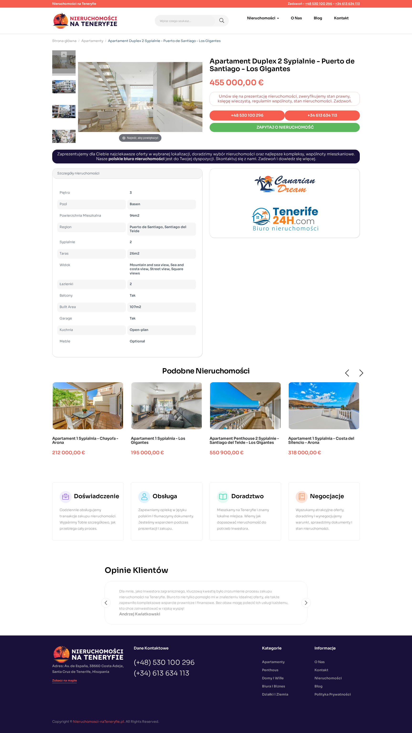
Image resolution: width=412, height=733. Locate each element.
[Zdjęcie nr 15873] (64, 112)
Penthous (270, 670)
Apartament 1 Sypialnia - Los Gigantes (158, 440)
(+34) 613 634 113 (161, 673)
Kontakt (321, 670)
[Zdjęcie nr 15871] (64, 62)
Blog (318, 686)
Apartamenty (273, 662)
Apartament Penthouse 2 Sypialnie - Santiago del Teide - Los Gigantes (244, 440)
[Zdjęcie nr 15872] (64, 87)
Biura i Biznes (273, 686)
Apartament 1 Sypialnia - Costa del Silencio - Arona (321, 440)
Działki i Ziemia (275, 694)
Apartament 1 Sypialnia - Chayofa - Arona (85, 440)
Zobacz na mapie (64, 680)
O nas (319, 662)
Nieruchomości (328, 678)
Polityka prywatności (332, 694)
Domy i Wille (273, 678)
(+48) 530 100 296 (164, 662)
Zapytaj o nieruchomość (285, 127)
